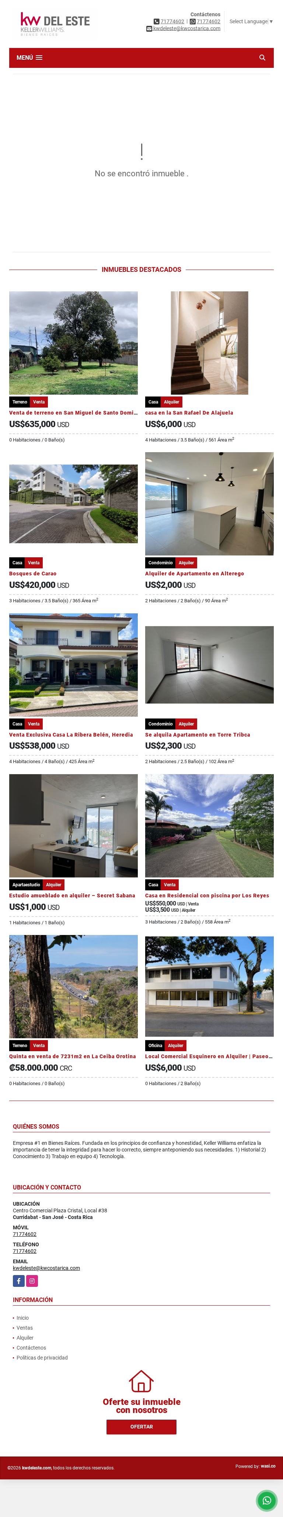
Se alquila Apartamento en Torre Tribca (197, 735)
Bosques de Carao (33, 573)
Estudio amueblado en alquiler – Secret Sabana (72, 895)
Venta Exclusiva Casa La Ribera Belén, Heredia (71, 735)
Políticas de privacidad (42, 1358)
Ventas (25, 1328)
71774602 (172, 21)
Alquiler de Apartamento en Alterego (194, 573)
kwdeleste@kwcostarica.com (46, 1268)
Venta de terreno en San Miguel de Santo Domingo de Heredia (91, 413)
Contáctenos (31, 1348)
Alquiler (25, 1338)
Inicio (23, 1318)
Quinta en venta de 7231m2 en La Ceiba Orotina (72, 1056)
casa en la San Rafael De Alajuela (189, 413)
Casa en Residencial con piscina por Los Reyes (207, 895)
